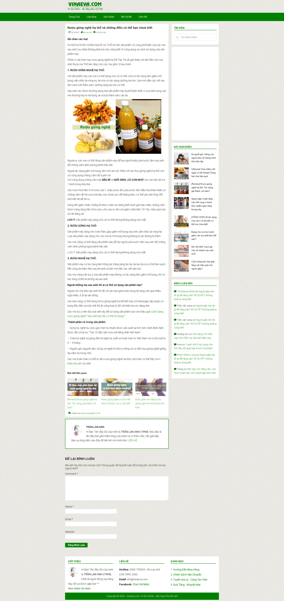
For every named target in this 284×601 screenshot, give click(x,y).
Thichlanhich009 (186, 291)
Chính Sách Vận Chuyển (187, 574)
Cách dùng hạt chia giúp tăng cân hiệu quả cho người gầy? (203, 265)
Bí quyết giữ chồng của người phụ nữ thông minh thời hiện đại (203, 158)
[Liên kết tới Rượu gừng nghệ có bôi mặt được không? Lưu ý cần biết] (116, 379)
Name (69, 506)
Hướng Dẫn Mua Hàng (186, 569)
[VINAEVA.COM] (85, 10)
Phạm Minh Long (186, 354)
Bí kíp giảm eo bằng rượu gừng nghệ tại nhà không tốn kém (150, 403)
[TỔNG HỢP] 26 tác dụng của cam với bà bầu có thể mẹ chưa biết (204, 220)
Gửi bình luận (101, 32)
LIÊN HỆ (132, 440)
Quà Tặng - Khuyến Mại (186, 584)
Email (69, 519)
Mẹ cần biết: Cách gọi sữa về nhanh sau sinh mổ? (202, 250)
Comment (71, 473)
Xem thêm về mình (79, 588)
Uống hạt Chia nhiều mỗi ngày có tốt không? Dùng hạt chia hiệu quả (203, 172)
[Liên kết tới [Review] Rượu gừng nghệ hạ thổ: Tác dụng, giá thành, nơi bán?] (82, 379)
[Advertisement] (195, 93)
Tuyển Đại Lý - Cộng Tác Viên (190, 579)
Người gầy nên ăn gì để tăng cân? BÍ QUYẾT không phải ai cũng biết (194, 295)
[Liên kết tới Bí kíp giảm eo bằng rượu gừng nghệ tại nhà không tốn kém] (150, 379)
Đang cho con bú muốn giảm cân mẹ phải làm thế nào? (203, 235)
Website (70, 531)
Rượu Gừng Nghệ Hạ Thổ (91, 413)
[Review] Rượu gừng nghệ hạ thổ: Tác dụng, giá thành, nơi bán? (82, 403)
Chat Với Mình (141, 584)
